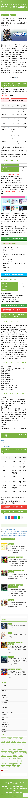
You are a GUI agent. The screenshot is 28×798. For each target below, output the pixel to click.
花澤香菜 (10, 763)
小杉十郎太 (19, 533)
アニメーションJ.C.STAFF (15, 531)
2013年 (3, 744)
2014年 (8, 744)
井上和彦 (9, 749)
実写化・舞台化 (23, 752)
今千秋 (7, 533)
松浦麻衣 (2, 535)
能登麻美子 (15, 535)
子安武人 (16, 752)
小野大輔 (9, 755)
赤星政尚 (20, 535)
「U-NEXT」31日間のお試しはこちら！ (14, 305)
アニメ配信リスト (17, 782)
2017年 (23, 744)
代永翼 (11, 533)
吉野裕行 (14, 533)
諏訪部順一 (22, 763)
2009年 (8, 741)
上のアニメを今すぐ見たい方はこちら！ (14, 274)
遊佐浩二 (24, 535)
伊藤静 (14, 749)
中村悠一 (22, 531)
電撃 (18, 766)
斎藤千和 (15, 755)
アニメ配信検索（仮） (15, 783)
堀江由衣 (10, 752)
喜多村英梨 (4, 752)
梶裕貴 (9, 758)
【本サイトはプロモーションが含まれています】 (14, 792)
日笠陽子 (20, 755)
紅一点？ (10, 535)
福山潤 (6, 535)
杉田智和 (24, 533)
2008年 (3, 741)
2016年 (18, 744)
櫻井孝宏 (14, 758)
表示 (16, 77)
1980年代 (3, 738)
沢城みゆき (20, 758)
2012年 (8, 531)
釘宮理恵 (8, 766)
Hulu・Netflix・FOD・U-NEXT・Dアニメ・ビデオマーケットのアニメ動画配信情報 (14, 788)
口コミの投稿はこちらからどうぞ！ (9, 446)
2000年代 (15, 738)
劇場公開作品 (20, 749)
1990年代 (9, 738)
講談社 (3, 766)
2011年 (19, 741)
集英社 (14, 766)
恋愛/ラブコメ (13, 529)
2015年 (13, 744)
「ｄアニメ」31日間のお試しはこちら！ (14, 238)
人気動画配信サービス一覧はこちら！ (13, 507)
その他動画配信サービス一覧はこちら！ (13, 310)
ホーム (5, 782)
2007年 (20, 738)
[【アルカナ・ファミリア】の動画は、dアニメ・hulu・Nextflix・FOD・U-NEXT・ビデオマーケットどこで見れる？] (15, 517)
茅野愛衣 (16, 763)
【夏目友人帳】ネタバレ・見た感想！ (17, 625)
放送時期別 (10, 782)
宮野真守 (3, 755)
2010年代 (4, 531)
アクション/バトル (5, 529)
